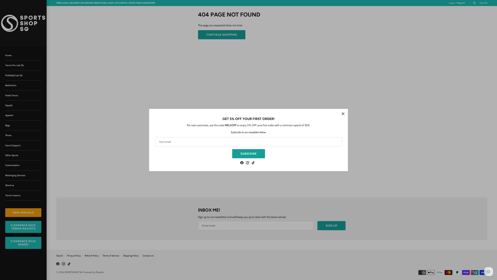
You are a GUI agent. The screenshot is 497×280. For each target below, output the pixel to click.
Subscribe (249, 153)
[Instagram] (247, 163)
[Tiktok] (253, 163)
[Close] (343, 113)
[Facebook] (241, 163)
